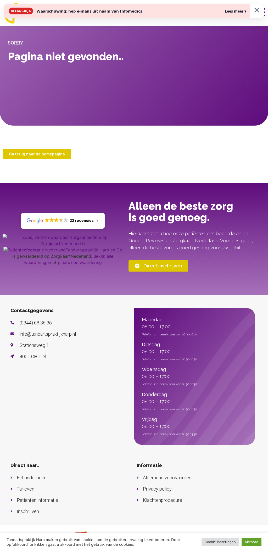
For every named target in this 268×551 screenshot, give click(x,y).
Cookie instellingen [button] (220, 542)
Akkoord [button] (251, 542)
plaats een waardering (80, 262)
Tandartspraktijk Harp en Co (94, 249)
